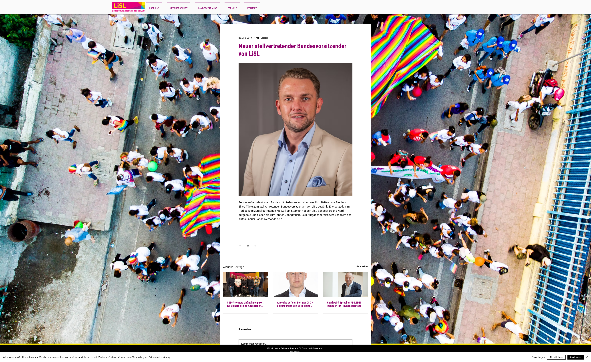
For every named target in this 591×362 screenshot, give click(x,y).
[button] (154, 7)
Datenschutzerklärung (159, 357)
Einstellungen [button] (538, 357)
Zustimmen (575, 357)
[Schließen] (587, 357)
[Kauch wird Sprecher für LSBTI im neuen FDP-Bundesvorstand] (345, 284)
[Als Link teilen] (255, 245)
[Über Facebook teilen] (240, 245)
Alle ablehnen (556, 357)
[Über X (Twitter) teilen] (247, 245)
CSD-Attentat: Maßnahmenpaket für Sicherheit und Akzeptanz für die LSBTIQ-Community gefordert (245, 304)
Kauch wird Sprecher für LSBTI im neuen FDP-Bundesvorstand (344, 304)
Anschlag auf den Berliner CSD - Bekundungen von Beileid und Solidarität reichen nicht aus (295, 304)
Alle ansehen (362, 266)
